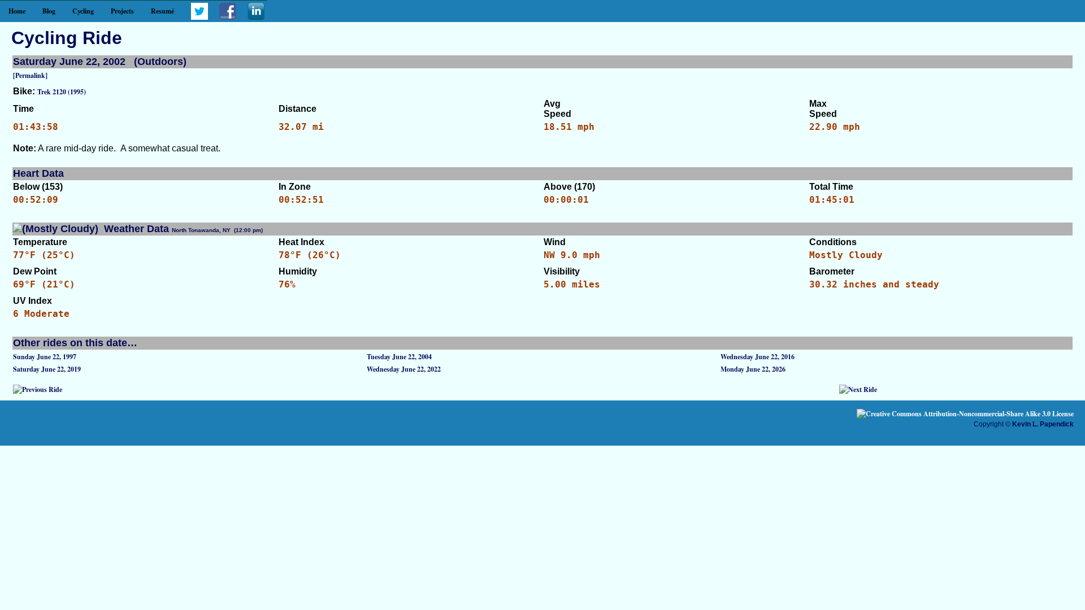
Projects (122, 11)
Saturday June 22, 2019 (47, 369)
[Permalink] (30, 75)
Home (16, 11)
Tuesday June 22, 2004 (399, 356)
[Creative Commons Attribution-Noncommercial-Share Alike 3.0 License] (965, 414)
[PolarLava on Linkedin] (256, 17)
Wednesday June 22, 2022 (404, 369)
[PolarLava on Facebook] (228, 17)
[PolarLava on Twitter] (199, 17)
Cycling (83, 11)
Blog (48, 11)
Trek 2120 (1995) (61, 92)
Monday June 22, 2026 (753, 369)
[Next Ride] (858, 389)
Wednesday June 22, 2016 (758, 356)
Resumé (162, 11)
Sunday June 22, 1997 (44, 356)
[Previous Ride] (37, 389)
